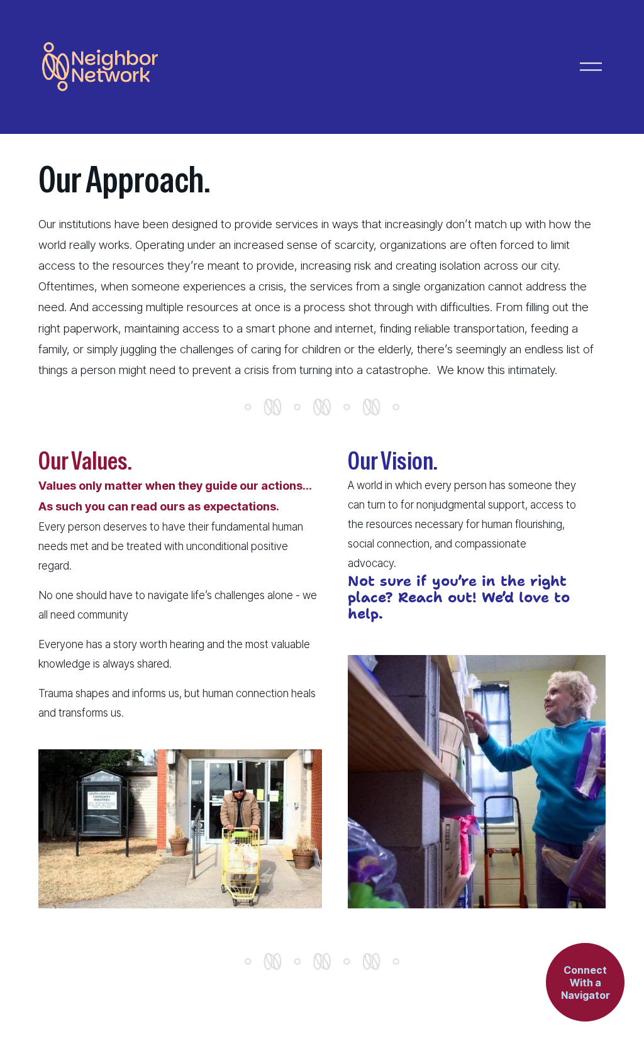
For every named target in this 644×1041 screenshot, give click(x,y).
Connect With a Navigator (585, 982)
